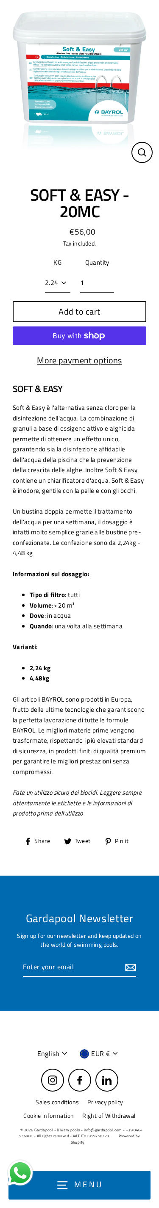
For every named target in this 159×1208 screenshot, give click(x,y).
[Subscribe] (129, 967)
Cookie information (48, 1115)
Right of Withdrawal (108, 1115)
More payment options (79, 360)
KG (57, 262)
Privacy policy (105, 1102)
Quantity (97, 262)
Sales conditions (57, 1102)
